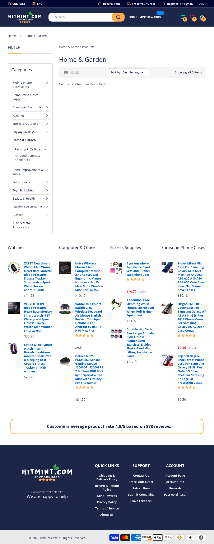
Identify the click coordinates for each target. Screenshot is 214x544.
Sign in (188, 4)
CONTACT (18, 4)
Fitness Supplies (125, 247)
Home (12, 36)
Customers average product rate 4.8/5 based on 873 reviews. (109, 426)
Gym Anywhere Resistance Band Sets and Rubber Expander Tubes (138, 269)
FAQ (39, 4)
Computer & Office (77, 247)
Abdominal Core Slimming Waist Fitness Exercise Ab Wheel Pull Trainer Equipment (140, 307)
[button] (84, 335)
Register (173, 4)
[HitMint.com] (25, 17)
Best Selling (130, 72)
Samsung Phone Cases (183, 247)
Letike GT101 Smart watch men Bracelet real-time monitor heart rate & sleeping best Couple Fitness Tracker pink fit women (38, 358)
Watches (16, 247)
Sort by (115, 72)
